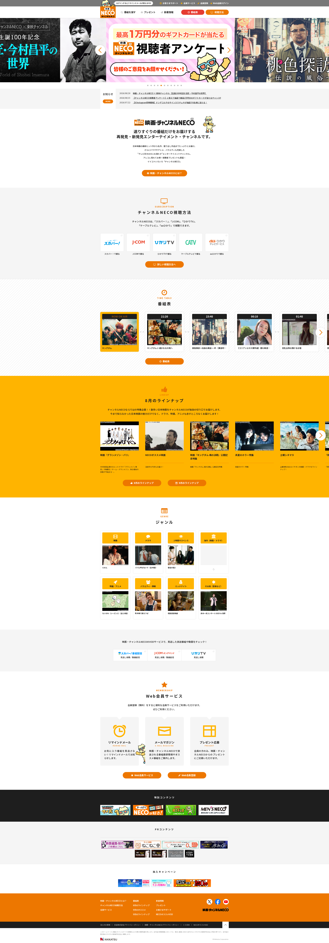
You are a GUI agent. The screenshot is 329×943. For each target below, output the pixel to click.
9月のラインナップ (188, 482)
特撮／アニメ (115, 586)
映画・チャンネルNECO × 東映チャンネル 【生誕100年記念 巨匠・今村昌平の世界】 (170, 93)
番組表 (194, 12)
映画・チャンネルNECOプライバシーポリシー (162, 925)
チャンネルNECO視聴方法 (111, 905)
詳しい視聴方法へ (166, 264)
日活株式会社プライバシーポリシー (127, 925)
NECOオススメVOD (164, 914)
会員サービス (106, 909)
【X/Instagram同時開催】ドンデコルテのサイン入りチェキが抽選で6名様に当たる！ (170, 102)
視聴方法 (219, 12)
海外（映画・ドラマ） (213, 540)
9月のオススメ (139, 909)
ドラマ (148, 540)
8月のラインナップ (143, 482)
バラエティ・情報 (148, 586)
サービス (189, 3)
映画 (115, 540)
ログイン (221, 3)
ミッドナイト (181, 586)
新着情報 (168, 12)
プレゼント (149, 12)
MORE (108, 101)
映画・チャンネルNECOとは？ (166, 173)
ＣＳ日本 (186, 925)
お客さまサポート (170, 3)
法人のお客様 (105, 925)
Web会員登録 (188, 775)
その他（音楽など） (213, 586)
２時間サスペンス (181, 540)
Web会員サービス (143, 775)
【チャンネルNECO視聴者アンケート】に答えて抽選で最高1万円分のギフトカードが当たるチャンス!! (177, 98)
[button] (100, 50)
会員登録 (204, 3)
